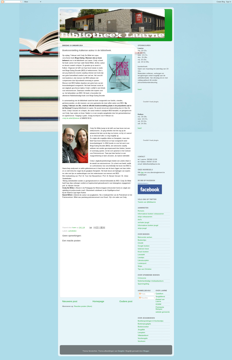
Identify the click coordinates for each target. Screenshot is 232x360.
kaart (140, 89)
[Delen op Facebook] (101, 227)
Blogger (146, 351)
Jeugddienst (160, 296)
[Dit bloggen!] (97, 227)
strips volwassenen (145, 217)
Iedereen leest (143, 249)
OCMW (158, 304)
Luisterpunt (142, 263)
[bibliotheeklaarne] (150, 193)
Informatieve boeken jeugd (148, 225)
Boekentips (142, 240)
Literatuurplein (143, 260)
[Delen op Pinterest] (104, 227)
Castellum (159, 294)
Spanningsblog (143, 284)
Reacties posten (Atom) (83, 306)
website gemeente (163, 312)
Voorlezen (141, 341)
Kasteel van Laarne (160, 300)
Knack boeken (143, 252)
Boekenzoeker (143, 327)
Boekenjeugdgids (144, 324)
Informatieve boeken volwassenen (151, 214)
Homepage (98, 301)
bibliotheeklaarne (143, 183)
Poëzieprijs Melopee (160, 308)
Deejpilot (121, 351)
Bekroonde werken (145, 237)
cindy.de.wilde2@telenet (70, 118)
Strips (140, 266)
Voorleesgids (143, 338)
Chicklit (140, 243)
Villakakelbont (143, 335)
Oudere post (125, 301)
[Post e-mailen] (90, 227)
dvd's (140, 219)
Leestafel (141, 255)
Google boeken (143, 246)
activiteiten (72, 231)
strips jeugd (142, 228)
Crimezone (142, 278)
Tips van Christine (144, 269)
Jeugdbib (141, 330)
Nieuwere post (69, 301)
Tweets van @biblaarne (147, 202)
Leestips (141, 257)
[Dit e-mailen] (95, 227)
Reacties (144, 298)
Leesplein (141, 332)
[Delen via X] (99, 227)
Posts (143, 294)
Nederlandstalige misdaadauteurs (150, 281)
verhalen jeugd (143, 222)
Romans (141, 211)
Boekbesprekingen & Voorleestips (150, 321)
